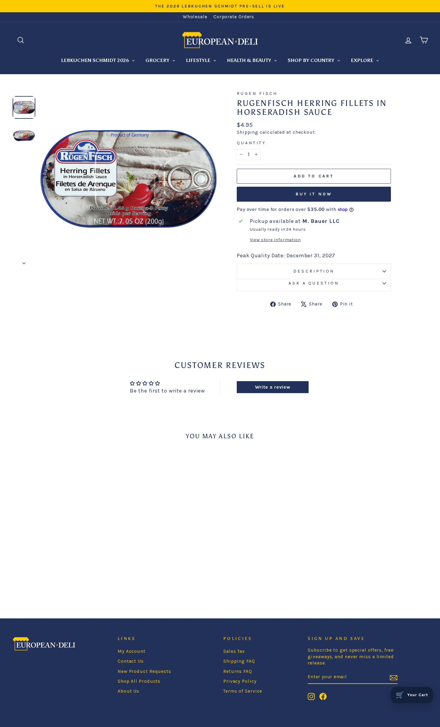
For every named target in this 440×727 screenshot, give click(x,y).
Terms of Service (242, 691)
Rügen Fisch (257, 93)
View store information (275, 239)
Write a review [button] (272, 387)
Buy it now (314, 194)
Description (314, 271)
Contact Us (131, 661)
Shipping (247, 132)
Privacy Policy (240, 681)
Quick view (62, 546)
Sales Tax (234, 651)
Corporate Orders (233, 16)
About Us (128, 691)
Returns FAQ (237, 671)
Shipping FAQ (239, 661)
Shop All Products (139, 681)
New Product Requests (144, 671)
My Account (131, 651)
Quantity (251, 142)
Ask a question (314, 283)
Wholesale (195, 16)
